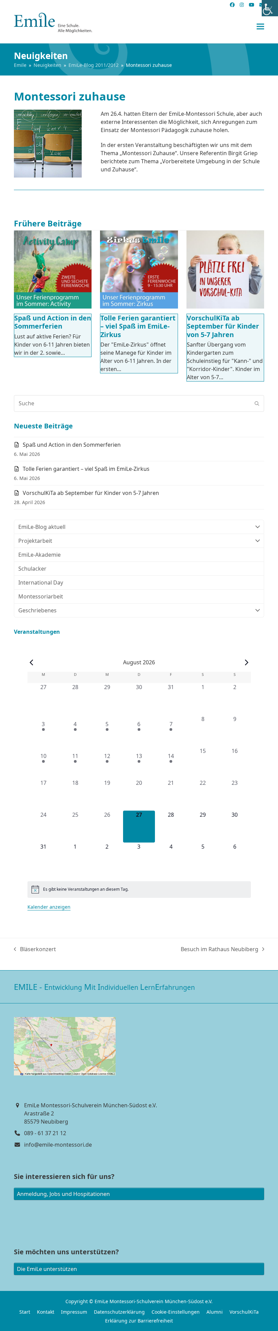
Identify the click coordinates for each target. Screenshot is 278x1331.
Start (24, 1312)
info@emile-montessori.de (58, 1144)
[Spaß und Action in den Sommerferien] (53, 269)
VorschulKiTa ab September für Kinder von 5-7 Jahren (223, 326)
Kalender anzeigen (49, 907)
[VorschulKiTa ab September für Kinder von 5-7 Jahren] (225, 269)
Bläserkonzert (35, 949)
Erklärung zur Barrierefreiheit (139, 1320)
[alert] (139, 889)
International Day (40, 582)
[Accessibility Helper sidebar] (270, 8)
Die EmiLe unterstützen (47, 1269)
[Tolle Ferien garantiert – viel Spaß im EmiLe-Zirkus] (139, 269)
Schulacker (32, 568)
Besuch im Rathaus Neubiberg (219, 949)
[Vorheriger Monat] (31, 662)
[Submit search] (257, 403)
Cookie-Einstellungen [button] (176, 1312)
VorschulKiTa (244, 1312)
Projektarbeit (35, 540)
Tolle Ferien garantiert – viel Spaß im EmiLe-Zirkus (138, 326)
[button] (260, 27)
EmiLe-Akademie (39, 554)
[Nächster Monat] (247, 662)
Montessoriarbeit (40, 596)
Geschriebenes (37, 610)
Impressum (74, 1312)
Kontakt (45, 1312)
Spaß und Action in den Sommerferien (52, 322)
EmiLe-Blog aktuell (41, 527)
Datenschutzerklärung (119, 1312)
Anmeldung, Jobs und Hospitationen (63, 1194)
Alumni (214, 1312)
